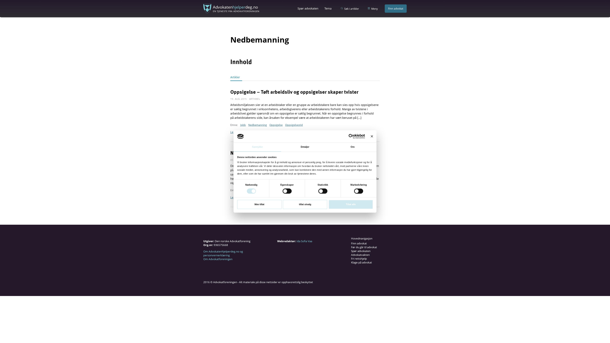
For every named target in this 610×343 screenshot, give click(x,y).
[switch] (287, 191)
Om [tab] (353, 146)
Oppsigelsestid (294, 125)
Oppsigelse (276, 125)
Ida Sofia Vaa (304, 241)
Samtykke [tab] (257, 146)
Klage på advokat (361, 262)
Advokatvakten (360, 255)
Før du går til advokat (364, 247)
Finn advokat (395, 8)
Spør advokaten (308, 8)
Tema (328, 8)
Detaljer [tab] (305, 146)
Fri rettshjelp (359, 258)
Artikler (235, 77)
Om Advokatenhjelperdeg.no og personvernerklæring (223, 253)
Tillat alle (351, 204)
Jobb (243, 125)
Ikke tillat (259, 204)
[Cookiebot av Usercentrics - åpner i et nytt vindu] (351, 136)
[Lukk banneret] (372, 136)
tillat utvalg (305, 204)
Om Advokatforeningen (217, 259)
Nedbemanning (257, 125)
